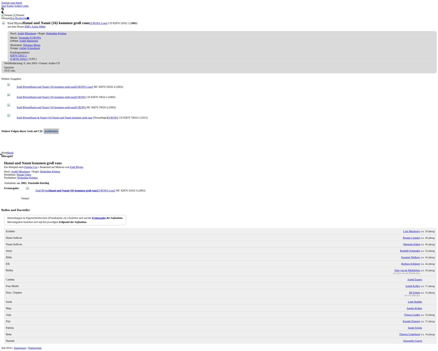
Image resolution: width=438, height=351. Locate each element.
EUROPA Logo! (98, 23)
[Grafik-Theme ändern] (219, 12)
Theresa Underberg (409, 334)
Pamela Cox (30, 167)
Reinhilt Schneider (410, 250)
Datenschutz (35, 348)
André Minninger (26, 33)
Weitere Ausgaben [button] (11, 78)
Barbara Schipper (410, 263)
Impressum (20, 348)
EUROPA (80, 97)
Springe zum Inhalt (11, 2)
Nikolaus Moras (31, 45)
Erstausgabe (99, 217)
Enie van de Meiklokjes (407, 270)
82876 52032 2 (18, 55)
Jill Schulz (414, 292)
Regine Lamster (411, 237)
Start (3, 5)
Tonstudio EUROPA (29, 37)
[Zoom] (219, 9)
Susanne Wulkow (410, 257)
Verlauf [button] (25, 198)
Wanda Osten (24, 174)
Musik (10, 152)
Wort (4, 152)
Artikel (18, 5)
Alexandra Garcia (412, 340)
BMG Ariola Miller (35, 26)
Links (25, 5)
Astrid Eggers (414, 279)
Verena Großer (412, 314)
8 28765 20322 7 (19, 59)
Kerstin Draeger (411, 321)
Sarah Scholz (415, 327)
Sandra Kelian (414, 308)
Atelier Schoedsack (29, 48)
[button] (51, 131)
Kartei (10, 5)
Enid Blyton (76, 167)
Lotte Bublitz (415, 301)
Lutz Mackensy (411, 231)
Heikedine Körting (56, 33)
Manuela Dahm (411, 244)
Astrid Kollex (412, 286)
